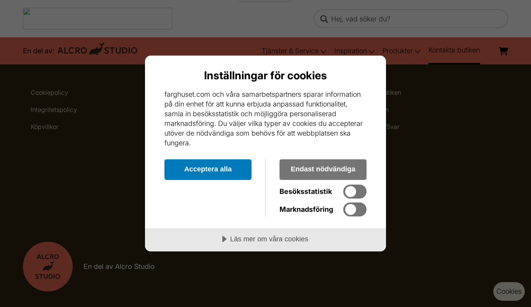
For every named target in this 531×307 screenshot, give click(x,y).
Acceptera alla (208, 169)
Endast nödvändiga (323, 169)
